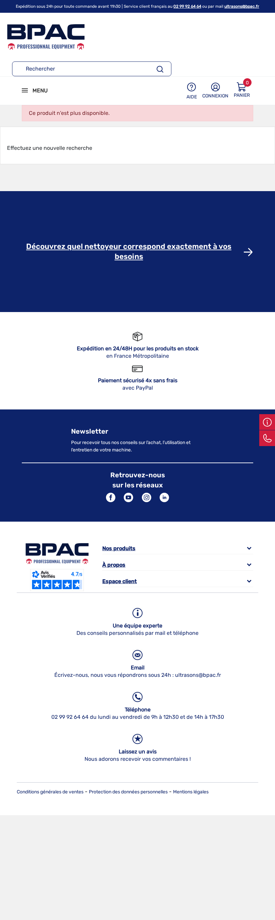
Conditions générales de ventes (50, 792)
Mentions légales (191, 792)
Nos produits (118, 548)
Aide (191, 97)
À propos (113, 565)
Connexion (215, 96)
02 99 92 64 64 (187, 6)
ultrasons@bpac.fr (241, 6)
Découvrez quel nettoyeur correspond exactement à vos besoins (128, 251)
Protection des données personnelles (128, 792)
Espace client (119, 581)
